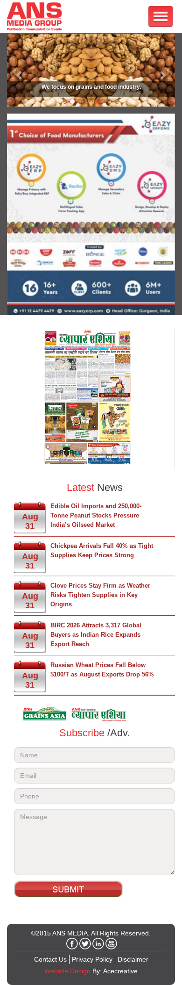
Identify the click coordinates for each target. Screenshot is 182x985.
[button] (19, 70)
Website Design (67, 971)
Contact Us (50, 959)
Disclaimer (133, 959)
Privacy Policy (92, 959)
